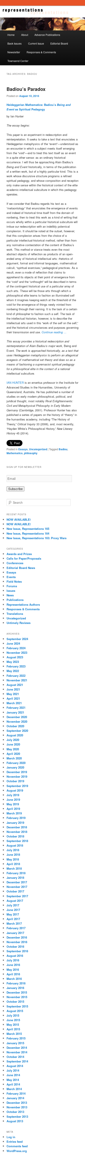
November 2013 (17, 1107)
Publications (15, 600)
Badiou (63, 449)
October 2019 (15, 781)
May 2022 (13, 671)
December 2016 (17, 937)
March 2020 (14, 758)
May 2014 (13, 1080)
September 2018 (17, 841)
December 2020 (17, 717)
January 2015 (15, 1043)
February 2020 (16, 763)
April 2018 (13, 864)
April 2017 (13, 919)
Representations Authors (23, 604)
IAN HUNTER (15, 382)
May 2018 (13, 859)
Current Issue (36, 43)
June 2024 (13, 643)
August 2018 (15, 845)
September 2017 (17, 896)
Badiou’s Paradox (26, 89)
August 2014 (15, 1066)
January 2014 (15, 1098)
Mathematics (15, 453)
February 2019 (16, 818)
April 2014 (13, 1084)
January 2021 (15, 712)
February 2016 (16, 983)
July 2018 (13, 850)
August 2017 (15, 901)
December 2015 (17, 992)
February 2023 (16, 666)
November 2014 (17, 1052)
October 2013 (15, 1112)
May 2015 (13, 1024)
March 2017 (14, 923)
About (24, 35)
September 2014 (17, 1061)
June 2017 (13, 910)
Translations (15, 614)
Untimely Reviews (19, 623)
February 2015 (16, 1038)
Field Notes (14, 581)
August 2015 (15, 1011)
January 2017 (15, 933)
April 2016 (13, 974)
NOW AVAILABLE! (19, 519)
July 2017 (13, 905)
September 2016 (17, 951)
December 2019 (17, 772)
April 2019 (13, 809)
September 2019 (17, 786)
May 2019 (13, 804)
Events (11, 577)
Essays (23, 449)
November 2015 (17, 997)
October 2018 (15, 836)
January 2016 (15, 988)
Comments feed (17, 1146)
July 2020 (13, 740)
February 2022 (16, 676)
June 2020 (13, 744)
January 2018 (15, 878)
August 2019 (15, 790)
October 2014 (15, 1057)
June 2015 (13, 1020)
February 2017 (16, 928)
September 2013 (17, 1116)
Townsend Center (17, 61)
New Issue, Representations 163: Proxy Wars (36, 538)
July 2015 (13, 1015)
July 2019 (13, 795)
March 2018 (14, 868)
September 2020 (17, 731)
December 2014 (17, 1048)
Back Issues (14, 43)
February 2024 (16, 648)
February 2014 (16, 1093)
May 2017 (13, 914)
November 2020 (17, 721)
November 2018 (17, 832)
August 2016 (15, 956)
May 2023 (13, 662)
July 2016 (13, 960)
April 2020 (13, 754)
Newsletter (13, 52)
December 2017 (17, 882)
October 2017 (15, 891)
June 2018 (13, 854)
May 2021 (13, 694)
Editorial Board (59, 43)
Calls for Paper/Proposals (24, 558)
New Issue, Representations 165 (28, 529)
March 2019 (14, 813)
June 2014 (13, 1075)
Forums (12, 586)
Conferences (15, 563)
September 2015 (17, 1006)
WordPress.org (17, 1151)
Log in (11, 1137)
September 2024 (17, 639)
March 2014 (14, 1089)
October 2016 (15, 946)
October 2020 (15, 726)
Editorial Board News (21, 568)
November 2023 (17, 652)
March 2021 (14, 703)
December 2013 (17, 1103)
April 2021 (13, 698)
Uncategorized (38, 449)
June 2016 (13, 965)
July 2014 (13, 1070)
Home (11, 35)
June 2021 (13, 689)
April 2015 (13, 1029)
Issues (11, 591)
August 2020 (15, 735)
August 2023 (15, 657)
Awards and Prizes (19, 554)
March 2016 (14, 979)
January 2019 (15, 822)
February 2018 (16, 873)
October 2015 (15, 1001)
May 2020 (13, 749)
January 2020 (15, 767)
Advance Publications (47, 35)
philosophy (30, 453)
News (10, 595)
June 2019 (13, 799)
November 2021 (17, 680)
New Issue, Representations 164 (28, 533)
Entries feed (15, 1141)
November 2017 (17, 887)
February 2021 (16, 707)
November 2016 (17, 942)
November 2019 (17, 776)
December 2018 (17, 827)
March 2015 (14, 1034)
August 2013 (15, 1121)
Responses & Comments (41, 52)
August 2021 (15, 685)
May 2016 (13, 969)
